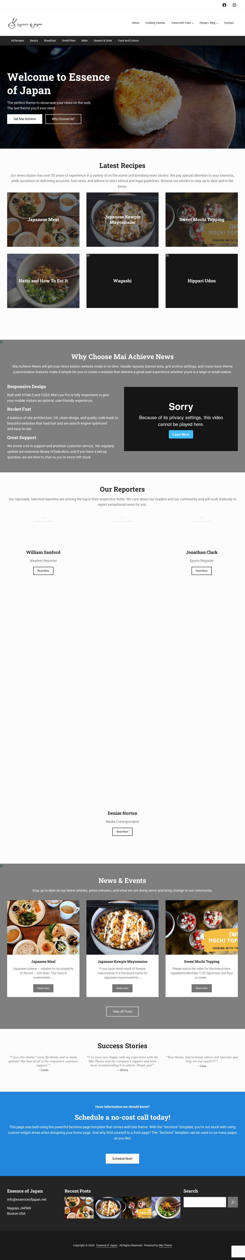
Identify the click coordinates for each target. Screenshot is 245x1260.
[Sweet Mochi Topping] (136, 1207)
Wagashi (122, 281)
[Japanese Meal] (79, 1207)
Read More (43, 570)
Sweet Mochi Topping (201, 219)
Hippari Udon (202, 281)
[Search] (233, 1202)
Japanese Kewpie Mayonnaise (122, 219)
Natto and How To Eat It (43, 281)
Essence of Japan (106, 1245)
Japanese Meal (43, 219)
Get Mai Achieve (25, 119)
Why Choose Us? (63, 119)
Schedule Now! (122, 1158)
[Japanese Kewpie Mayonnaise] (108, 1207)
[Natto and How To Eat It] (165, 1207)
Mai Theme (165, 1245)
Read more (45, 989)
